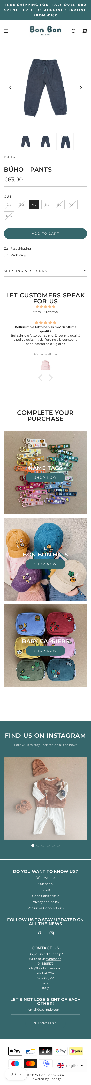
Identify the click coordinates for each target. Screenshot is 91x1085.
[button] (10, 88)
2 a (9, 204)
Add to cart (45, 233)
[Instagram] (51, 933)
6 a (47, 204)
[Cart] (84, 31)
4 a (34, 204)
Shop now (45, 477)
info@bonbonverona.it (45, 968)
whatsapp (53, 959)
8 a (59, 204)
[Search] (73, 31)
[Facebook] (39, 933)
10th (72, 204)
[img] (45, 306)
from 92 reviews (45, 312)
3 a (21, 204)
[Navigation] (5, 31)
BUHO (10, 157)
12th (9, 216)
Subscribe (45, 1023)
